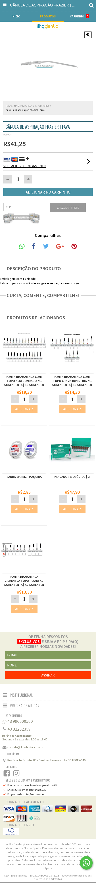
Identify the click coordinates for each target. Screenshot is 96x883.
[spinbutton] (18, 179)
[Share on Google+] (60, 246)
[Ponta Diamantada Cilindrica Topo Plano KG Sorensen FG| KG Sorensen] (24, 550)
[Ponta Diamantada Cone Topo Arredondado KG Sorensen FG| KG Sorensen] (24, 371)
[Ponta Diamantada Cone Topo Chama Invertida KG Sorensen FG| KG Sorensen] (72, 371)
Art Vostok (56, 879)
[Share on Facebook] (34, 246)
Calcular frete (68, 208)
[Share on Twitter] (46, 246)
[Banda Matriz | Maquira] (24, 471)
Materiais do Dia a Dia (25, 105)
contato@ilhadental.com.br (25, 747)
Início (9, 105)
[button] (28, 179)
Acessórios (43, 105)
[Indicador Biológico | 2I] (72, 471)
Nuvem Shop (41, 879)
